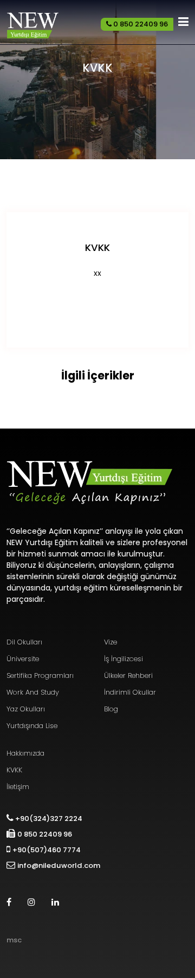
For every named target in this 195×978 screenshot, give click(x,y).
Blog (111, 709)
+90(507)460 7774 (46, 850)
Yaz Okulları (25, 709)
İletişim (17, 787)
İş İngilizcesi (123, 659)
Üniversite (22, 659)
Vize (110, 642)
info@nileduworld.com (58, 865)
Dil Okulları (24, 642)
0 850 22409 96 (140, 24)
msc (14, 940)
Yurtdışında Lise (31, 726)
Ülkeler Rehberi (128, 675)
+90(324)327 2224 (48, 818)
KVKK (14, 770)
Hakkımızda (25, 753)
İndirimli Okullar (130, 692)
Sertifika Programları (40, 675)
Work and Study (32, 692)
